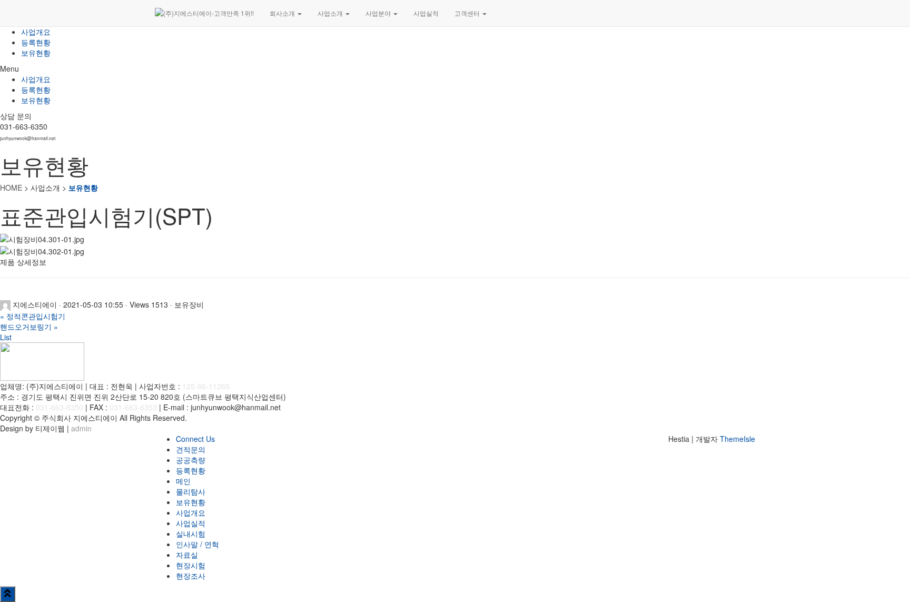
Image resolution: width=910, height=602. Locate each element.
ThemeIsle (737, 438)
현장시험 (190, 565)
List (6, 337)
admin (81, 428)
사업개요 (36, 31)
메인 (183, 481)
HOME (11, 187)
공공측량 (190, 460)
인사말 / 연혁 (197, 544)
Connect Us (195, 438)
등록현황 (36, 42)
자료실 (187, 554)
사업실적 (426, 12)
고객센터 (467, 12)
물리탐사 (190, 491)
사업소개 (331, 12)
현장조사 (190, 575)
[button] (455, 68)
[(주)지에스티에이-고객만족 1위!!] (204, 13)
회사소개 (283, 12)
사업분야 (378, 12)
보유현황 (36, 52)
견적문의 (190, 449)
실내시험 (190, 533)
